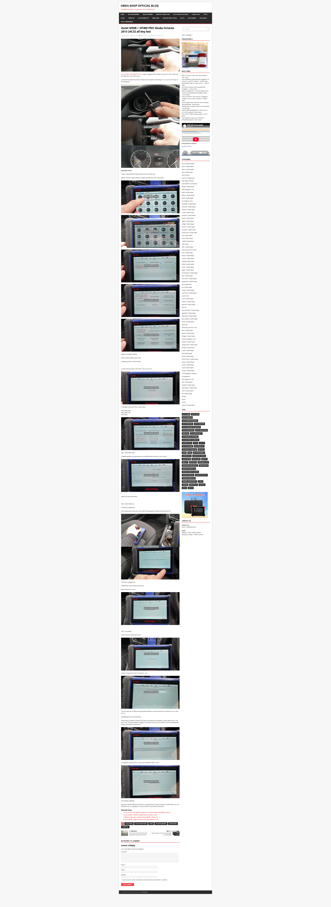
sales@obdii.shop (191, 527)
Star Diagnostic (143, 18)
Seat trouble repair (187, 353)
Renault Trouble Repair (188, 347)
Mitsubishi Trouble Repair (189, 313)
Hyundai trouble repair (188, 261)
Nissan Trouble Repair (188, 322)
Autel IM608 (195, 414)
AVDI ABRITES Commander (189, 184)
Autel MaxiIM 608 (187, 424)
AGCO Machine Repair (188, 163)
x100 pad (185, 484)
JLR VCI (182, 18)
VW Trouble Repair (187, 393)
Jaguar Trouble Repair (188, 270)
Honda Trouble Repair (188, 258)
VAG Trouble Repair (187, 382)
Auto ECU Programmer (188, 178)
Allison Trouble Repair (188, 169)
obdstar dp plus (203, 462)
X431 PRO (202, 484)
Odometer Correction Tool (189, 327)
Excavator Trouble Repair (189, 230)
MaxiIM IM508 (173, 823)
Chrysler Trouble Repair (188, 209)
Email (122, 870)
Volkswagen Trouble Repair (189, 388)
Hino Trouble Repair (187, 253)
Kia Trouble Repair (187, 287)
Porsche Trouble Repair (188, 342)
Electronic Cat (199, 446)
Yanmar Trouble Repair (188, 405)
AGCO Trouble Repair (188, 166)
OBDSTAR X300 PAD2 (188, 475)
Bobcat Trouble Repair (188, 195)
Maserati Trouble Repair (188, 304)
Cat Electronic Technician (190, 440)
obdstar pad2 (204, 465)
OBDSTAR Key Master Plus (190, 465)
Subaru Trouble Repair (188, 362)
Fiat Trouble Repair (187, 235)
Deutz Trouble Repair (188, 218)
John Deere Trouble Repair (189, 278)
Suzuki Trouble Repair (188, 365)
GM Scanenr (185, 244)
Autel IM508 (129, 823)
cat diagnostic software (190, 436)
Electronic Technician (189, 449)
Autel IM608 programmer (190, 420)
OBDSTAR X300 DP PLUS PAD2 (190, 472)
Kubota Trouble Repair (188, 290)
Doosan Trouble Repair (188, 227)
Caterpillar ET (187, 443)
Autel (205, 14)
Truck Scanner (148, 14)
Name (123, 865)
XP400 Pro (139, 74)
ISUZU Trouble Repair (188, 267)
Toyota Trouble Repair (188, 370)
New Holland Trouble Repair (189, 319)
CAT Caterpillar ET (196, 433)
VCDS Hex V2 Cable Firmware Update (192, 114)
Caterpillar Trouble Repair (189, 204)
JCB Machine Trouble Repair (189, 273)
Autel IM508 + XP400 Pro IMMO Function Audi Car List (141, 815)
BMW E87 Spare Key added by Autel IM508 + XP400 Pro (141, 817)
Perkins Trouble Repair (188, 333)
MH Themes (144, 892)
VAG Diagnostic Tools (188, 379)
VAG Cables (203, 18)
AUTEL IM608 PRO (187, 417)
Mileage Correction (163, 14)
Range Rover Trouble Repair (189, 345)
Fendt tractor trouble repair (189, 232)
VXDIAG (184, 396)
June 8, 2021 (127, 35)
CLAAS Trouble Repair (188, 212)
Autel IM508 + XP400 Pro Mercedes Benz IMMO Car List (141, 819)
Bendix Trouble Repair (188, 186)
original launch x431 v (189, 481)
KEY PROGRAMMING (161, 823)
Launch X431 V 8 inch (199, 456)
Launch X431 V (187, 456)
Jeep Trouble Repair (187, 276)
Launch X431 (196, 14)
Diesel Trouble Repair (188, 221)
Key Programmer (133, 14)
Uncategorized (186, 376)
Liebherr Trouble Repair (188, 301)
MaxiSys (204, 459)
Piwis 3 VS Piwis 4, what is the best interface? (194, 75)
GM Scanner (192, 18)
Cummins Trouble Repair (189, 215)
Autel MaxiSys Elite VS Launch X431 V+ (192, 83)
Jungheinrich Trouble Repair (189, 281)
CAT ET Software (187, 446)
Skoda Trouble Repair (154, 35)
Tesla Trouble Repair (187, 368)
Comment (124, 852)
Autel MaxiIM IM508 (127, 74)
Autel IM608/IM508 (127, 21)
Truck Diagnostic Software (189, 373)
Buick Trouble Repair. (188, 198)
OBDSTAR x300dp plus (189, 478)
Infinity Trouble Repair (188, 264)
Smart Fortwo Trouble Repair (190, 359)
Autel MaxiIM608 (199, 424)
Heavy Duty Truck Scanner (189, 250)
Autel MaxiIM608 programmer (191, 427)
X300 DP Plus (193, 484)
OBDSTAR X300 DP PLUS (189, 468)
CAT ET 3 (202, 443)
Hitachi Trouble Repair (188, 255)
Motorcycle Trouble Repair (189, 316)
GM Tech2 (201, 449)
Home (122, 14)
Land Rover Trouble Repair (189, 293)
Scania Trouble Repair (188, 350)
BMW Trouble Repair (187, 192)
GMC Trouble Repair (187, 247)
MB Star (184, 307)
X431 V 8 (191, 488)
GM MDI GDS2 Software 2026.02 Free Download (195, 106)
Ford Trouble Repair (187, 238)
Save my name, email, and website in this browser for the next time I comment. (145, 880)
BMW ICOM (155, 18)
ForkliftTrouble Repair (188, 241)
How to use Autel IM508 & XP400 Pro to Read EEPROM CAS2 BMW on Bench (147, 812)
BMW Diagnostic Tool (188, 189)
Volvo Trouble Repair (187, 391)
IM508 (151, 823)
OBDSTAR (185, 324)
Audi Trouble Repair (187, 172)
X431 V (184, 488)
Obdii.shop (135, 35)
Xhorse (184, 399)
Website (123, 875)
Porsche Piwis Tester (170, 18)
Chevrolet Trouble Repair (189, 207)
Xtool (123, 18)
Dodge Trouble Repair (188, 224)
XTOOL (184, 402)
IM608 (189, 452)
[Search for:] (196, 29)
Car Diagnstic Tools (187, 201)
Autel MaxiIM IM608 (201, 430)
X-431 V (200, 481)
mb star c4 (193, 462)
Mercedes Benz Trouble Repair (190, 310)
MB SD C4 (185, 462)
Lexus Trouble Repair (188, 299)
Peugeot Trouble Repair (188, 336)
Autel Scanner (144, 35)
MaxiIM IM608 (196, 459)
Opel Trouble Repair (187, 330)
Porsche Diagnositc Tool (189, 339)
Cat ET (195, 443)
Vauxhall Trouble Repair (188, 385)
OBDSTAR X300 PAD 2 (201, 475)
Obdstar (131, 18)
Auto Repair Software (180, 14)
